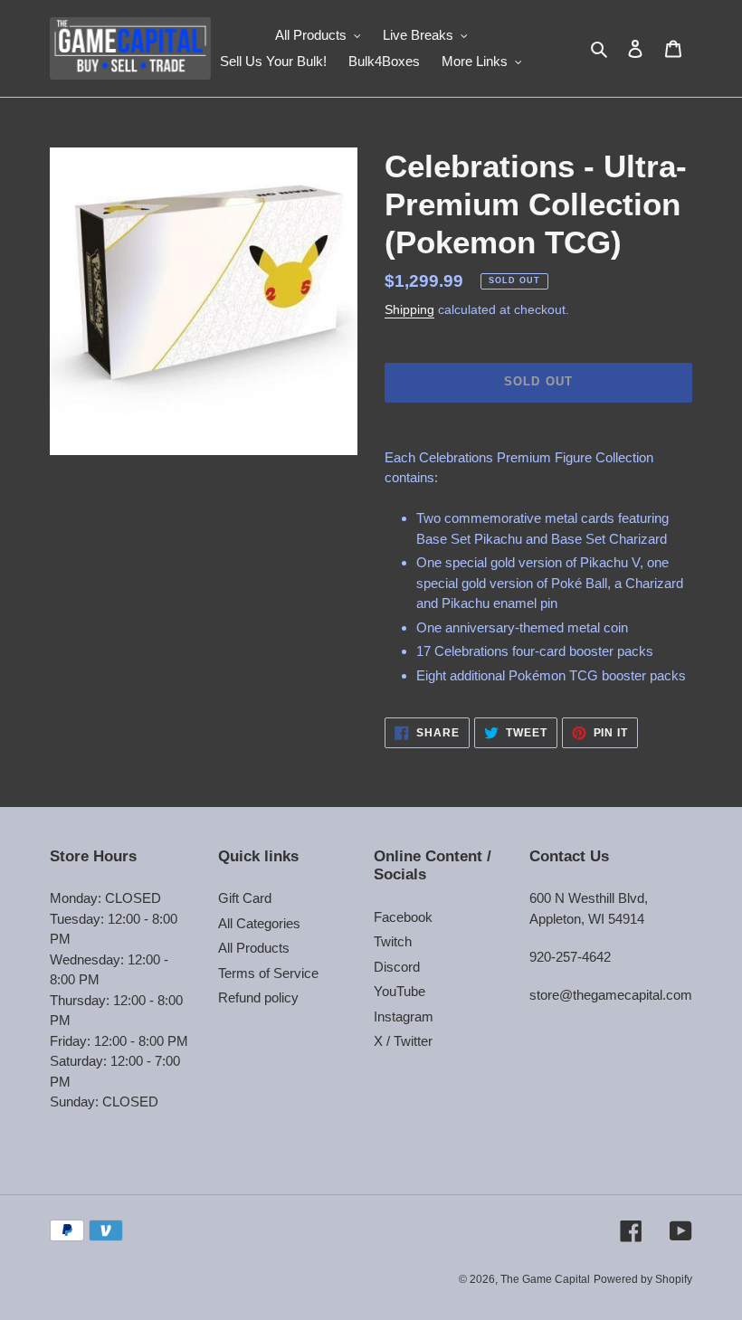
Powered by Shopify (643, 1279)
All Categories (259, 923)
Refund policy (258, 997)
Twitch (393, 941)
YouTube (399, 991)
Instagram (403, 1016)
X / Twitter (403, 1041)
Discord (397, 966)
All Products (254, 947)
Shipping (409, 309)
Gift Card (244, 898)
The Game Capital (545, 1279)
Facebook (403, 917)
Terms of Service (268, 973)
